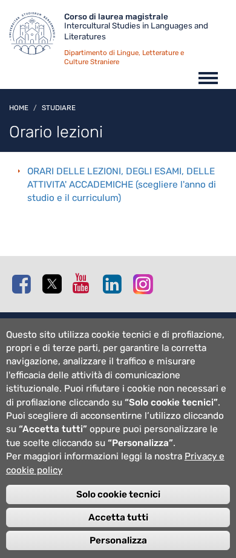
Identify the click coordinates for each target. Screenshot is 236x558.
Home (18, 107)
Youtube (85, 283)
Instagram (145, 283)
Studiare (59, 107)
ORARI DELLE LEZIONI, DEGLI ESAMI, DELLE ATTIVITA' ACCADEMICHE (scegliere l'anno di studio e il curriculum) (121, 184)
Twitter (54, 284)
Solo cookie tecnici (118, 494)
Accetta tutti (118, 517)
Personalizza (118, 540)
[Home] (36, 36)
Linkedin (115, 284)
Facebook (24, 284)
